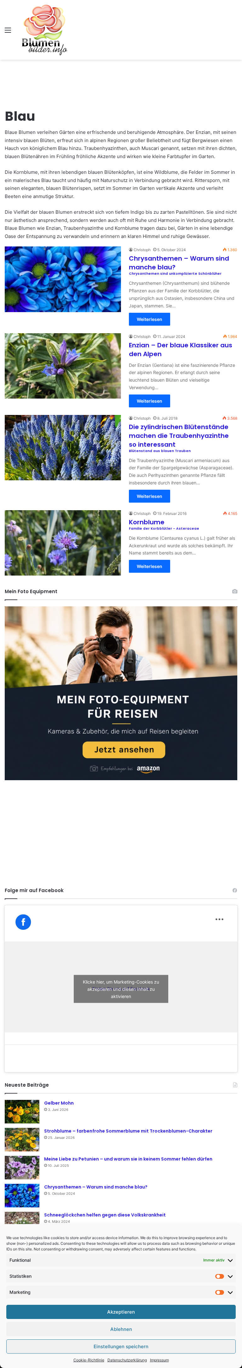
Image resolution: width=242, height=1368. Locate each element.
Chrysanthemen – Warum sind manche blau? (95, 1187)
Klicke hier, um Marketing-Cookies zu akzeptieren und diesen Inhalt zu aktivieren (121, 989)
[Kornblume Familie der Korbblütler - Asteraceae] (63, 543)
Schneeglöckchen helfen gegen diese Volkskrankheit (105, 1215)
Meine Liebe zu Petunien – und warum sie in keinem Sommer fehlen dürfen (128, 1159)
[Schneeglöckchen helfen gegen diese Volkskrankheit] (22, 1223)
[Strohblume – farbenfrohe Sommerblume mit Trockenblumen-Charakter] (22, 1139)
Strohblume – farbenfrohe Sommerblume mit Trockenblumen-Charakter (128, 1131)
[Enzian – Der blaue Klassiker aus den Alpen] (63, 366)
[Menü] (8, 32)
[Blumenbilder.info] (44, 29)
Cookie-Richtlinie (88, 1360)
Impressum (159, 1360)
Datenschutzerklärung (127, 1360)
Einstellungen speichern (121, 1346)
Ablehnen (121, 1329)
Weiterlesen (149, 319)
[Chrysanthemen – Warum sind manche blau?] (22, 1195)
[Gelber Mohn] (22, 1111)
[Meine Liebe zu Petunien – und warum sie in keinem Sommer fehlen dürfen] (22, 1167)
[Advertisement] (121, 80)
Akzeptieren (121, 1312)
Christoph (142, 249)
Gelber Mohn (59, 1103)
